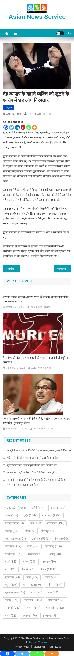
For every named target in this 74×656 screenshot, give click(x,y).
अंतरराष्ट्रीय (15, 507)
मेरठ (36, 592)
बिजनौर (28, 569)
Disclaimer (39, 646)
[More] (34, 127)
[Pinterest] (23, 127)
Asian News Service (37, 16)
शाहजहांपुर (55, 607)
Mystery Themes (38, 642)
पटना (33, 546)
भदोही (32, 577)
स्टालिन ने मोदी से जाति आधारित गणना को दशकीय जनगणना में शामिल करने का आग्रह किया (35, 299)
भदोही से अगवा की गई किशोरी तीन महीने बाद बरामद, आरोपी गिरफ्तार (39, 450)
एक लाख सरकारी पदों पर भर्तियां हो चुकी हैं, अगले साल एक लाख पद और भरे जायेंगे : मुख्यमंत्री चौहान (36, 421)
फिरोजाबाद (36, 553)
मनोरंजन (54, 584)
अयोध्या (58, 507)
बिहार (48, 569)
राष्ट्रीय (8, 107)
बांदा (10, 569)
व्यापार (33, 607)
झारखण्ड (13, 546)
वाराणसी (12, 607)
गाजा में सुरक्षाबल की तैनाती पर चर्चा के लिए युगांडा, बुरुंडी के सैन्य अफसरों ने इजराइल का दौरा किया (37, 482)
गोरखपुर (49, 531)
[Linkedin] (17, 127)
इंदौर (30, 515)
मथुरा (11, 584)
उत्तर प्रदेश (51, 515)
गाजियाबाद (55, 523)
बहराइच (49, 561)
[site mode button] (60, 33)
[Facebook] (5, 127)
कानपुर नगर (14, 523)
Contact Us (55, 646)
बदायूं (55, 553)
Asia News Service (39, 113)
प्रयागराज (13, 553)
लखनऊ (56, 600)
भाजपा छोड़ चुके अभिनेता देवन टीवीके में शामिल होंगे (31, 472)
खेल (35, 523)
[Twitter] (11, 127)
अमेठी (38, 507)
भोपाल (51, 577)
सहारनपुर (29, 615)
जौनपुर (61, 538)
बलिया (30, 561)
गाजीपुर (12, 531)
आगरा (11, 515)
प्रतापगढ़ (53, 546)
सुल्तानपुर (50, 615)
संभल (10, 615)
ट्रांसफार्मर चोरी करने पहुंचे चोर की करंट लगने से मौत (32, 465)
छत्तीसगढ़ (40, 538)
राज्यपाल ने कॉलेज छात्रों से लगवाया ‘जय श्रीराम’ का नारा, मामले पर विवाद (64, 268)
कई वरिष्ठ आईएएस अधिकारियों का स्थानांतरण (14, 268)
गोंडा (30, 531)
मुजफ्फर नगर (15, 592)
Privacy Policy (22, 646)
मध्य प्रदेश (32, 584)
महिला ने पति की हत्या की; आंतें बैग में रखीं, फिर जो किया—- (34, 457)
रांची (54, 592)
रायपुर (11, 600)
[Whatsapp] (28, 127)
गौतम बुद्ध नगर (15, 538)
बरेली (11, 561)
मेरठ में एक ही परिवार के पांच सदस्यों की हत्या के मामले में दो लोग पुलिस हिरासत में (35, 360)
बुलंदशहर (12, 577)
